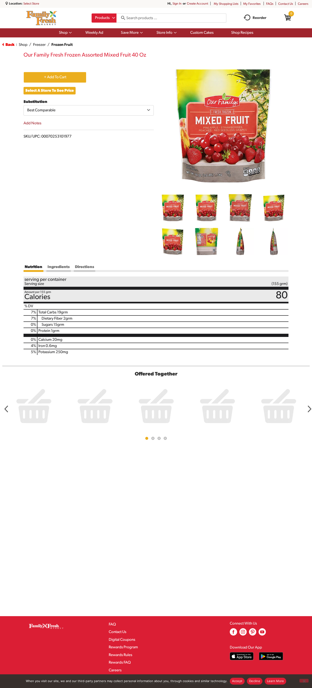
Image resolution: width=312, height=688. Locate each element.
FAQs (269, 4)
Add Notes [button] (32, 123)
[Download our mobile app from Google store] (271, 656)
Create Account (197, 3)
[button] (173, 207)
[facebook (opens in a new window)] (233, 634)
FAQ (112, 624)
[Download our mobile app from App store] (242, 656)
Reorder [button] (259, 18)
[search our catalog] (121, 18)
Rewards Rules (120, 655)
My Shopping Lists (226, 4)
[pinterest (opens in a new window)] (252, 634)
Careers (303, 4)
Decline (254, 681)
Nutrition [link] (33, 267)
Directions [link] (84, 267)
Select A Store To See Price (49, 91)
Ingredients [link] (59, 267)
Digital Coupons (122, 640)
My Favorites (252, 4)
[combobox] (104, 18)
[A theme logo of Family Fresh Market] (41, 18)
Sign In (177, 3)
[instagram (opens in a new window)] (243, 634)
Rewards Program (123, 647)
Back (9, 45)
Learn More (275, 681)
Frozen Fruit (62, 45)
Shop (23, 45)
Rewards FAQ (120, 663)
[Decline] (304, 681)
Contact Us (285, 4)
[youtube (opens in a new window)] (262, 634)
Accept (237, 681)
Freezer (39, 45)
